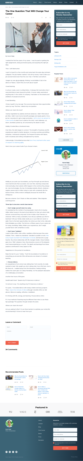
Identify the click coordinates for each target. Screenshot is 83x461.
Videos (55, 2)
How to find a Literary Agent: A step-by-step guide (69, 129)
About (35, 2)
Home (7, 7)
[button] (65, 140)
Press (65, 2)
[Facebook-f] (6, 452)
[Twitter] (16, 452)
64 (22, 394)
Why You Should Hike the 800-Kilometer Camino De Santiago (21, 378)
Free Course (47, 2)
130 (72, 114)
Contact (72, 2)
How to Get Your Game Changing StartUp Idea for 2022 (43, 378)
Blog (40, 2)
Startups (56, 59)
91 (71, 133)
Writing (56, 63)
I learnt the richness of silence (18, 290)
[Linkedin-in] (10, 452)
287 (46, 397)
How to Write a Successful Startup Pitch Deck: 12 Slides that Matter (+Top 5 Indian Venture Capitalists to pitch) (70, 81)
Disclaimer (41, 440)
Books (60, 2)
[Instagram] (13, 452)
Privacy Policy (74, 456)
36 (45, 382)
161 (22, 382)
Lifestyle (56, 56)
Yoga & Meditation (59, 66)
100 (72, 123)
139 (72, 106)
